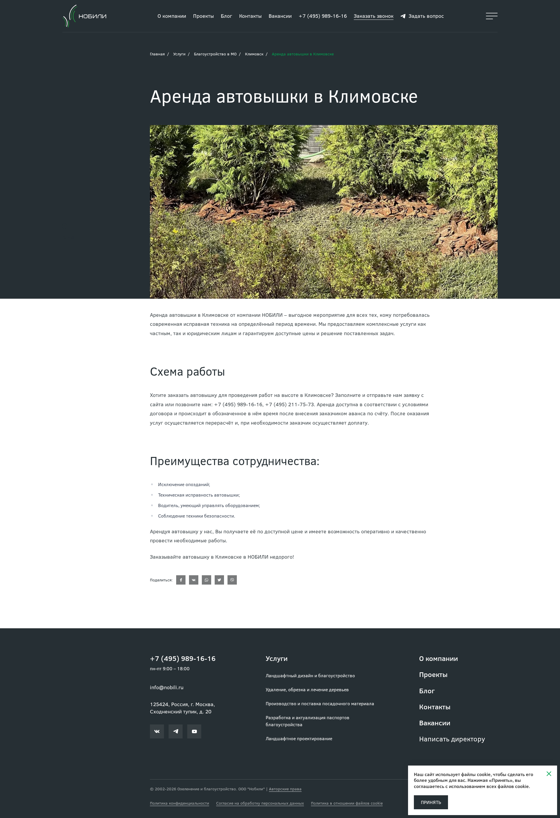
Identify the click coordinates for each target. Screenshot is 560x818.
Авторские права (285, 788)
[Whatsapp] (206, 580)
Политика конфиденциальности (179, 803)
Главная (157, 54)
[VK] (193, 580)
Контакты (250, 15)
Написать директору (452, 738)
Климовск (254, 54)
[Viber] (232, 580)
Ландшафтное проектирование (299, 738)
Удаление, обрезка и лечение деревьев (307, 689)
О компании (172, 15)
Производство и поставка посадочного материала (320, 703)
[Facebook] (181, 580)
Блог (226, 15)
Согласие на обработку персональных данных (260, 803)
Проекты (203, 15)
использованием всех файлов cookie (489, 786)
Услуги (179, 54)
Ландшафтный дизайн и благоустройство (310, 675)
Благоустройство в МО (215, 54)
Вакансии (280, 15)
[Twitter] (219, 580)
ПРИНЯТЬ (431, 802)
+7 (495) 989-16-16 (323, 15)
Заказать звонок (373, 15)
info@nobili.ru (166, 687)
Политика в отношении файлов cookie (347, 803)
